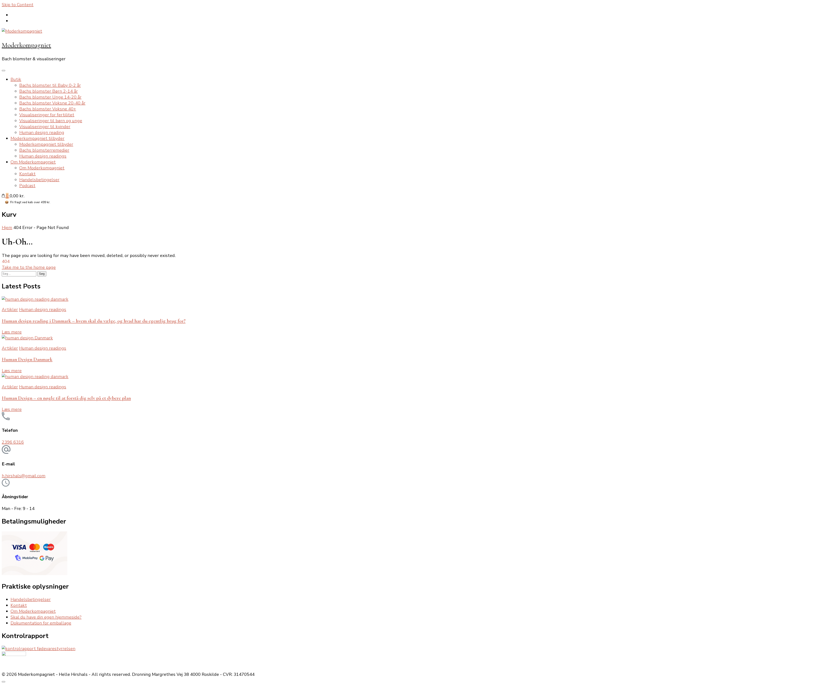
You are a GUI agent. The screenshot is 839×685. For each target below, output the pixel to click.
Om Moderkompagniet (33, 162)
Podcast (27, 186)
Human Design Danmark (27, 359)
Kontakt (27, 174)
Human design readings (42, 156)
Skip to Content (17, 5)
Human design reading (41, 132)
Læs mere (12, 332)
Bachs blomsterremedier (44, 150)
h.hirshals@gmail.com (23, 476)
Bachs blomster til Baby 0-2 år (50, 85)
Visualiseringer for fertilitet (46, 115)
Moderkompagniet (26, 45)
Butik (15, 79)
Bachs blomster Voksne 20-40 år (52, 103)
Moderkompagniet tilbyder (37, 138)
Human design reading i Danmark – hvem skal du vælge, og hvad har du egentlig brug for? (93, 321)
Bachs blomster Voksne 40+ (47, 109)
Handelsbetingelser (39, 180)
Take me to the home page (29, 267)
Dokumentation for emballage (40, 623)
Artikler (10, 309)
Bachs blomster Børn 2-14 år (48, 91)
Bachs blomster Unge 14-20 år (50, 97)
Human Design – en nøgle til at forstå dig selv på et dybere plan (66, 398)
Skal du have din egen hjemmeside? (45, 617)
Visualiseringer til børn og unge (50, 121)
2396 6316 (13, 442)
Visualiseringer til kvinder (44, 127)
